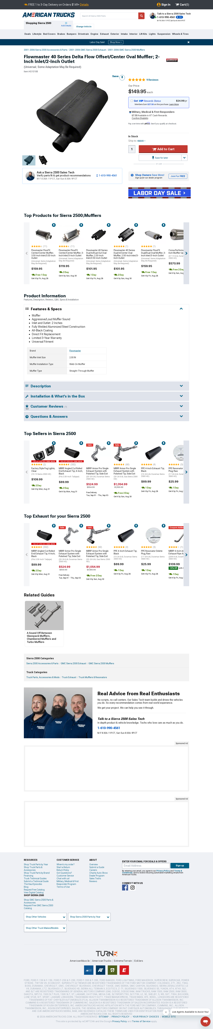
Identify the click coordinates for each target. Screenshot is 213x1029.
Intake (124, 34)
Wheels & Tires (180, 34)
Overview (93, 864)
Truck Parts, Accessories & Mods (43, 677)
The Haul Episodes (33, 884)
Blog (26, 887)
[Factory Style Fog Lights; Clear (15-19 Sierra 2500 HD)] (43, 453)
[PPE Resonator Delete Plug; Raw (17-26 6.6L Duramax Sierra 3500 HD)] (181, 453)
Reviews (93, 881)
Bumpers (71, 34)
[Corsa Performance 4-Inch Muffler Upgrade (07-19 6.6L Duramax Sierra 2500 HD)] (181, 234)
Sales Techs (95, 878)
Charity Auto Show (98, 873)
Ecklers (138, 960)
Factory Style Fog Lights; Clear (43, 471)
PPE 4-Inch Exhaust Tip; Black (153, 472)
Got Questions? (64, 873)
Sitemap (104, 1016)
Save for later (161, 158)
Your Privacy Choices (146, 1016)
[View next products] (186, 253)
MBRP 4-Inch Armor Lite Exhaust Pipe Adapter (180, 555)
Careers (93, 870)
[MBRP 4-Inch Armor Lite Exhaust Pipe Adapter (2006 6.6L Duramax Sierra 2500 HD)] (181, 535)
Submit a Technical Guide (36, 881)
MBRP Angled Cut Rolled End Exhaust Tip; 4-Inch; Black (71, 472)
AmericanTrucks (101, 960)
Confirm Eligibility (140, 118)
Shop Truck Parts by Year (36, 864)
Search (141, 15)
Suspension (163, 34)
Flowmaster (75, 350)
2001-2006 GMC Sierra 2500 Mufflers (126, 50)
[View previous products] (26, 253)
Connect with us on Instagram (133, 887)
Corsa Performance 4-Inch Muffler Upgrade (180, 254)
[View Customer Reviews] (136, 80)
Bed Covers (49, 34)
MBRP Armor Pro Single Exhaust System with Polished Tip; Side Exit (98, 473)
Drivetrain (83, 34)
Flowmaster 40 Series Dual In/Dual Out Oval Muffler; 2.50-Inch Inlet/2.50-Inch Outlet (98, 257)
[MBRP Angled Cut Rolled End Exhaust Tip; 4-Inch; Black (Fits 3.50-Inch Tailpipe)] (71, 453)
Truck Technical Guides (35, 878)
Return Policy (63, 870)
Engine (94, 34)
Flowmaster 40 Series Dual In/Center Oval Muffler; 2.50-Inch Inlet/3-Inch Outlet (126, 257)
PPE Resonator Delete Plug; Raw (180, 472)
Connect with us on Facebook (125, 887)
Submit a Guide (96, 867)
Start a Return (63, 867)
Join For (178, 176)
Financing (28, 875)
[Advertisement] (106, 768)
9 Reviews (152, 79)
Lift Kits (143, 34)
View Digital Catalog (34, 892)
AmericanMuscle (80, 960)
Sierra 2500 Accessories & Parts (42, 663)
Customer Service (65, 875)
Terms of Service (141, 1021)
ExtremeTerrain (123, 960)
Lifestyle (36, 34)
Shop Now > (116, 42)
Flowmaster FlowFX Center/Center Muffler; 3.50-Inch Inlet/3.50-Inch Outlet (43, 257)
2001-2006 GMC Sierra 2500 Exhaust (87, 50)
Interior (133, 34)
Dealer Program (96, 875)
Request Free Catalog (34, 889)
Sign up (180, 865)
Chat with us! (63, 878)
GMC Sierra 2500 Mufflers (101, 663)
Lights (152, 34)
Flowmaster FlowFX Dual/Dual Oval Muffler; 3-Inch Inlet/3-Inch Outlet (153, 255)
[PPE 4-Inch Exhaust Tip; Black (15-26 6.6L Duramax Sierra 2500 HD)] (153, 453)
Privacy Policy (163, 871)
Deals (27, 34)
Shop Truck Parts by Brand (37, 873)
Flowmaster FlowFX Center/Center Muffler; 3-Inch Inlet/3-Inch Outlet (71, 255)
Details (84, 4)
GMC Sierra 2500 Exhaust (73, 663)
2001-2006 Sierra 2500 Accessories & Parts (45, 50)
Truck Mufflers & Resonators (93, 677)
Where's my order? (65, 864)
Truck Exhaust (69, 677)
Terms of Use (63, 887)
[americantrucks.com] (48, 14)
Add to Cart (165, 149)
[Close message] (188, 42)
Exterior (115, 34)
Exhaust (104, 34)
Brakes (61, 34)
